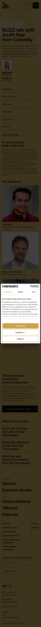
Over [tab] (33, 292)
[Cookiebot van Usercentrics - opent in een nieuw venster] (30, 286)
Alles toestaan (20, 326)
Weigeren (20, 339)
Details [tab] (20, 292)
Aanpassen (19, 332)
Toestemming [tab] (7, 292)
